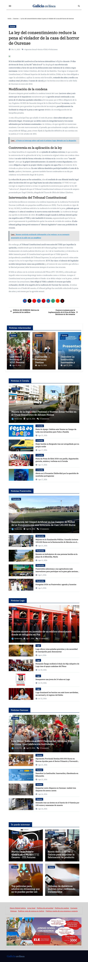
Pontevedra (16, 499)
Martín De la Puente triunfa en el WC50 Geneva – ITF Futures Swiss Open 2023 (23, 856)
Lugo (14, 609)
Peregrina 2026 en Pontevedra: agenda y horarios (56, 584)
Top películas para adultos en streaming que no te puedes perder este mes (25, 890)
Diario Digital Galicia (18, 908)
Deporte (15, 833)
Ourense (12, 26)
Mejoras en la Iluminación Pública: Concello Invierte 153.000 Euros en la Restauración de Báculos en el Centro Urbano (57, 542)
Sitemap (13, 911)
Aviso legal (31, 908)
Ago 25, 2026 (16, 365)
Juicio (40, 49)
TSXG (46, 49)
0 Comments (44, 419)
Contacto (73, 908)
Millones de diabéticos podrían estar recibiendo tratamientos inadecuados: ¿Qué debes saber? (62, 891)
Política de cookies (62, 908)
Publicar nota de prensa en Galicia (31, 911)
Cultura (14, 867)
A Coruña (15, 389)
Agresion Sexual (31, 49)
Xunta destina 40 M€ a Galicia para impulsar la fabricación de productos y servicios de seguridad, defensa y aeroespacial (61, 857)
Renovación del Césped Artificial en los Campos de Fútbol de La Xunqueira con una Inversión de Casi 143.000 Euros (43, 523)
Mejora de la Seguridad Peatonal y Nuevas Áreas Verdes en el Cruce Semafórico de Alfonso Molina (43, 413)
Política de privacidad (45, 908)
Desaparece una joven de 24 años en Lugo (53, 679)
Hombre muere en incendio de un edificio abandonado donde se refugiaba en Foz (41, 633)
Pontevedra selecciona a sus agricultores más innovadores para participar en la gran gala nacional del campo (57, 571)
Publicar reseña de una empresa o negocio (62, 911)
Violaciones (53, 49)
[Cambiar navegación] (10, 6)
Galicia (51, 833)
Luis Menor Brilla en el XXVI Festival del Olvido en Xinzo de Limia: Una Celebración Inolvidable (42, 742)
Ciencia (51, 867)
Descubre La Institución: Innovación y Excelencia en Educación (68, 362)
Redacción (18, 419)
